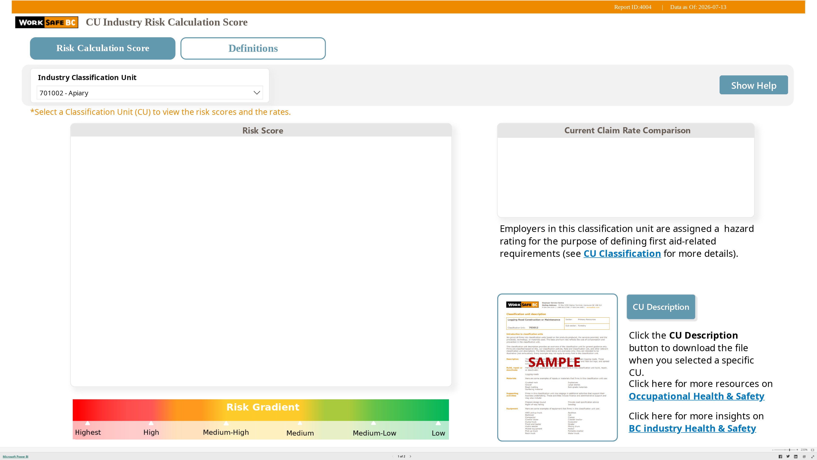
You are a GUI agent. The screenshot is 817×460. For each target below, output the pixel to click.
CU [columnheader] (607, 147)
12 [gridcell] (340, 325)
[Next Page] (410, 457)
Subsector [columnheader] (661, 147)
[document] (443, 22)
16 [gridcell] (340, 383)
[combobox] (150, 92)
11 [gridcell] (340, 310)
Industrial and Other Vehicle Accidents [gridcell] (148, 310)
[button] (103, 48)
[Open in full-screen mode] (812, 456)
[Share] (804, 457)
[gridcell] (397, 167)
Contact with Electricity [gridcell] (119, 195)
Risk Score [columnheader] (397, 147)
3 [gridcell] (343, 195)
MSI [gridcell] (83, 181)
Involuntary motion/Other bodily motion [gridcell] (152, 238)
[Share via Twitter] (788, 457)
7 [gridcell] (343, 253)
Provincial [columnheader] (719, 147)
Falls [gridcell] (84, 166)
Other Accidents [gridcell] (106, 368)
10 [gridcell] (340, 296)
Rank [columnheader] (309, 147)
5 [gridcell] (343, 224)
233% (804, 449)
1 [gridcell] (343, 166)
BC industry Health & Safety (692, 428)
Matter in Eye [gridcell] (101, 253)
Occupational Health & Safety (697, 396)
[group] (408, 16)
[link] (754, 84)
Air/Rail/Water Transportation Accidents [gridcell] (151, 296)
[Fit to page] (811, 450)
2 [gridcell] (343, 181)
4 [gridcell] (343, 210)
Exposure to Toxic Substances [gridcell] (131, 224)
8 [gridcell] (343, 267)
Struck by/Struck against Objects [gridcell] (137, 210)
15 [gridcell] (340, 368)
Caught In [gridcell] (94, 267)
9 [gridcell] (343, 282)
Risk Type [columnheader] (172, 147)
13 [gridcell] (340, 339)
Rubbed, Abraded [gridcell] (109, 325)
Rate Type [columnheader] (540, 147)
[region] (408, 223)
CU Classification (622, 253)
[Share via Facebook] (780, 457)
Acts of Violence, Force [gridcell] (118, 354)
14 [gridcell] (340, 354)
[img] (408, 7)
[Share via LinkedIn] (795, 457)
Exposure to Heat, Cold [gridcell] (119, 282)
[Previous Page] (393, 457)
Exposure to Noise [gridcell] (110, 383)
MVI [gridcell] (83, 339)
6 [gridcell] (343, 238)
